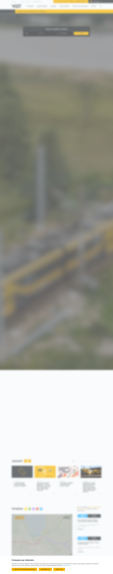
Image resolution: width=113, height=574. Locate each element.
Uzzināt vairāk (66, 565)
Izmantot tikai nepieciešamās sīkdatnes (24, 569)
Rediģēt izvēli (59, 569)
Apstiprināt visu (45, 569)
